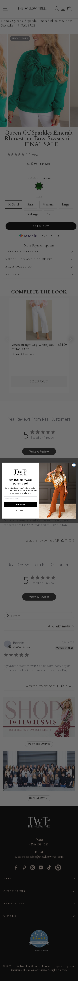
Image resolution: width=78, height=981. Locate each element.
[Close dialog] (73, 464)
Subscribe (20, 505)
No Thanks (20, 510)
